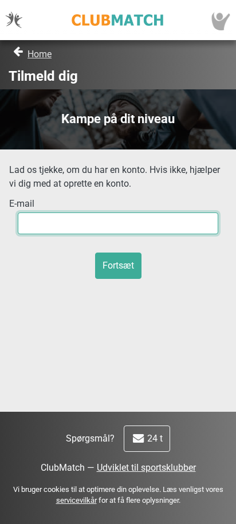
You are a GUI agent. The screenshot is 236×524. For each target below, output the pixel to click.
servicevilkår (76, 500)
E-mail (21, 203)
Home (39, 54)
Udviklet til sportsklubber (146, 467)
